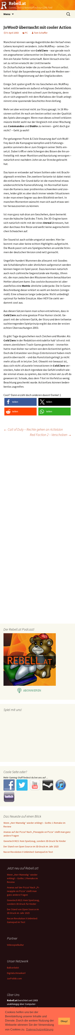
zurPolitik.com (14, 978)
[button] (20, 402)
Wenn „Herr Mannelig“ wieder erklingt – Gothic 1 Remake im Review (22, 878)
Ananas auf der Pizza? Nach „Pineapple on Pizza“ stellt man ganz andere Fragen (23, 891)
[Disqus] (37, 484)
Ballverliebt (13, 967)
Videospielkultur (15, 944)
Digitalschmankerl (16, 973)
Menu (6, 14)
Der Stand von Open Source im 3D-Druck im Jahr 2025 (31, 846)
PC (26, 32)
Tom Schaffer (41, 32)
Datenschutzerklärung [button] (39, 1029)
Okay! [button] (64, 1021)
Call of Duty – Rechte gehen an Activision (33, 429)
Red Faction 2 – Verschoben (51, 434)
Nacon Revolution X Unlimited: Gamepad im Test (28, 851)
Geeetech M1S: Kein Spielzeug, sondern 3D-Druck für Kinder (34, 841)
